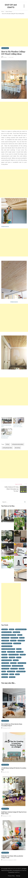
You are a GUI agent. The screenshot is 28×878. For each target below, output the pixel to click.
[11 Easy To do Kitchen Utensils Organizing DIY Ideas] (6, 420)
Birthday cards (16, 632)
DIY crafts (22, 637)
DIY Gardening (21, 640)
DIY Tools (19, 657)
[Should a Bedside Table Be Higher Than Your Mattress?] (7, 516)
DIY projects (4, 657)
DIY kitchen (4, 654)
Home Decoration (21, 663)
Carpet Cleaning (5, 637)
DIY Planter (22, 654)
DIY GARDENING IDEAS (6, 643)
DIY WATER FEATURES (6, 660)
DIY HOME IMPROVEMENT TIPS (8, 649)
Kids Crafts (21, 668)
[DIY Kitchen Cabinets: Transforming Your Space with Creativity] (18, 420)
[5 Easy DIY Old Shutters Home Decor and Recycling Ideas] (6, 431)
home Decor (13, 663)
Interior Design (5, 48)
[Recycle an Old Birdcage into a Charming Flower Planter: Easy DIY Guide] (20, 523)
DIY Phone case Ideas (13, 654)
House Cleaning (5, 668)
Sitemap (18, 875)
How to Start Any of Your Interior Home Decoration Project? (11, 724)
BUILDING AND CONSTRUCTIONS (8, 634)
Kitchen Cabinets (11, 671)
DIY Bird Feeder (14, 637)
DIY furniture (13, 640)
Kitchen (3, 671)
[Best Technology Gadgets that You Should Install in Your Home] (20, 562)
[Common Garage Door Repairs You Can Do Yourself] (20, 575)
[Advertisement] (14, 32)
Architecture (4, 629)
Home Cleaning (5, 663)
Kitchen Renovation (21, 671)
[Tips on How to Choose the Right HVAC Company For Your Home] (20, 549)
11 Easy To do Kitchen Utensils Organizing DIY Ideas (6, 425)
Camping (20, 634)
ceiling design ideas (7, 447)
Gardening (16, 660)
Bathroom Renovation (6, 632)
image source (5, 226)
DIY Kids (3, 651)
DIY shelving (12, 657)
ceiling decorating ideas (17, 444)
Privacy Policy (11, 875)
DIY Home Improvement (7, 646)
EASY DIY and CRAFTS (11, 6)
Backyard (11, 629)
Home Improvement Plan (17, 665)
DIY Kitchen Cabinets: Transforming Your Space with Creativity (17, 425)
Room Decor (4, 677)
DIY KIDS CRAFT (11, 651)
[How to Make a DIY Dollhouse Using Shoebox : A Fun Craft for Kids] (20, 513)
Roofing (17, 674)
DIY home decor (17, 643)
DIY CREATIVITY (5, 640)
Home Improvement (6, 665)
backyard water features (21, 629)
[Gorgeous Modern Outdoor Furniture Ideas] (7, 536)
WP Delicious (23, 870)
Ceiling (7, 444)
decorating (17, 447)
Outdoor (11, 674)
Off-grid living (5, 674)
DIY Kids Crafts (20, 651)
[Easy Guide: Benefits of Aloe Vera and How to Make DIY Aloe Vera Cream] (7, 562)
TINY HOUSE (12, 677)
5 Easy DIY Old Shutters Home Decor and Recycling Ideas (6, 436)
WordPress (17, 872)
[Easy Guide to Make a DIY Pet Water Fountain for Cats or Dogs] (7, 549)
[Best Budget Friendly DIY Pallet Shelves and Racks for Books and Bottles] (20, 536)
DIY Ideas (19, 649)
